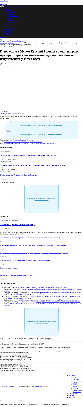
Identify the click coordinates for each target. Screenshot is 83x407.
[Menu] (1, 6)
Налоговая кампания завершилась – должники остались (23, 142)
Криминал (11, 22)
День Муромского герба (8, 268)
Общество (11, 12)
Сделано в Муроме (6, 386)
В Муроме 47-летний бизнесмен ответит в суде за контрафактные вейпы (25, 260)
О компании (9, 30)
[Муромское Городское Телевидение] (15, 6)
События (11, 14)
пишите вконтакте (37, 386)
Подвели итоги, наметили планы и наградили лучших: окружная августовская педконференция (34, 253)
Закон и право (13, 26)
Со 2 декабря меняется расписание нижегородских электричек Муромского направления (46, 300)
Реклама (8, 32)
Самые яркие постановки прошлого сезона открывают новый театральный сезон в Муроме (32, 238)
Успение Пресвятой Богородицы (17, 224)
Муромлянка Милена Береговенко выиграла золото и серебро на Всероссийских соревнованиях (33, 245)
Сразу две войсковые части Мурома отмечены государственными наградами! (28, 155)
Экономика (12, 28)
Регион (10, 24)
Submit (22, 401)
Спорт (10, 18)
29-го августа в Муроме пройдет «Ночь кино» (16, 275)
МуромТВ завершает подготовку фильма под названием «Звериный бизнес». (42, 287)
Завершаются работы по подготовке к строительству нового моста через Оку (30, 143)
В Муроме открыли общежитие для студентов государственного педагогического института (33, 165)
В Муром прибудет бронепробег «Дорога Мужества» (19, 175)
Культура (11, 20)
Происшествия (13, 16)
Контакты (8, 34)
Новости (8, 10)
